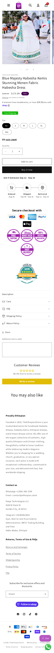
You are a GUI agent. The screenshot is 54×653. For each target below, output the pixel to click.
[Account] (38, 5)
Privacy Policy (12, 566)
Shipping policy (13, 560)
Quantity (5, 146)
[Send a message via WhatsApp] (48, 647)
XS (6, 125)
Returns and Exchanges (17, 547)
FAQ (7, 573)
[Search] (30, 5)
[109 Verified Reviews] (27, 285)
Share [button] (7, 332)
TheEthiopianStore (16, 642)
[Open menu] (9, 5)
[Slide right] (33, 69)
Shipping (5, 97)
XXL (7, 132)
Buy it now (27, 169)
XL (41, 125)
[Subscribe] (45, 594)
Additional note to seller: (12, 339)
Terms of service (12, 647)
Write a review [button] (27, 381)
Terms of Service (13, 553)
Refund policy (32, 643)
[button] (27, 294)
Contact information (43, 647)
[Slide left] (21, 69)
